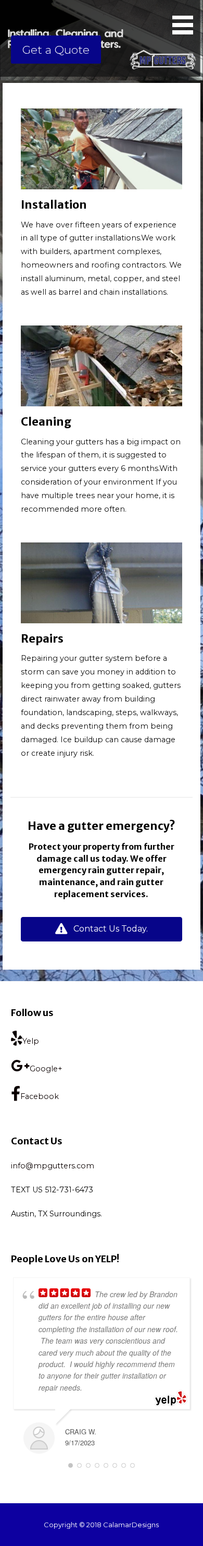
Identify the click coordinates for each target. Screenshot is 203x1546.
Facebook (39, 1096)
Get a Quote (56, 49)
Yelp (30, 1041)
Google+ (46, 1068)
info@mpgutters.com (52, 1165)
